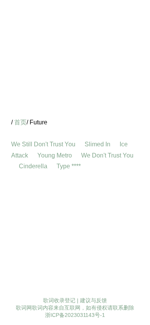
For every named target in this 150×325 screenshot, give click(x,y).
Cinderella (34, 166)
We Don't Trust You (107, 155)
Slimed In (98, 144)
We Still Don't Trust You (44, 144)
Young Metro (55, 155)
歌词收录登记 (59, 300)
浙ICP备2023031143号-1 (75, 315)
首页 (20, 122)
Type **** (69, 166)
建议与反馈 (93, 300)
